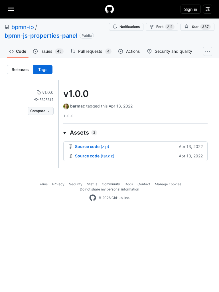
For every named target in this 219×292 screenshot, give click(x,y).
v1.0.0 (47, 92)
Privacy (58, 184)
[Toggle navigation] (11, 9)
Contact (143, 184)
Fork (164, 27)
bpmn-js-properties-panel (41, 35)
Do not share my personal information (109, 189)
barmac (77, 106)
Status (92, 184)
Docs (129, 184)
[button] (135, 132)
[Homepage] (109, 9)
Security (75, 184)
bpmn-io (22, 27)
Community (111, 184)
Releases (20, 69)
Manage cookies (168, 184)
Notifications (129, 27)
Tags (43, 69)
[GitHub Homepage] (92, 198)
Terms (43, 184)
